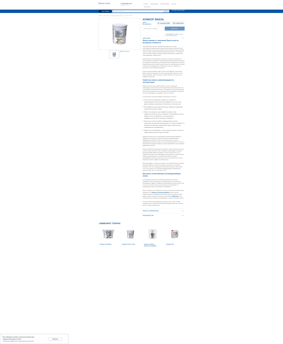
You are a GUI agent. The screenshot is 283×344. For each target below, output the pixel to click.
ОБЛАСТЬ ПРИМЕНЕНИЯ (151, 211)
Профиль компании (156, 7)
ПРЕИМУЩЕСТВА (148, 215)
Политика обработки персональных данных (18, 341)
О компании (154, 4)
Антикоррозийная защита (116, 15)
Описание (146, 38)
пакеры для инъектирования (160, 192)
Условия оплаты (179, 23)
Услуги (173, 4)
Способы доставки (165, 23)
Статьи (145, 4)
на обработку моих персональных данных (174, 34)
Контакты (147, 7)
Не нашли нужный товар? (178, 10)
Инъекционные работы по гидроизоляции (179, 9)
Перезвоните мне (124, 5)
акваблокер (175, 196)
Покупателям (164, 4)
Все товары (105, 11)
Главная (100, 15)
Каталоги (163, 7)
